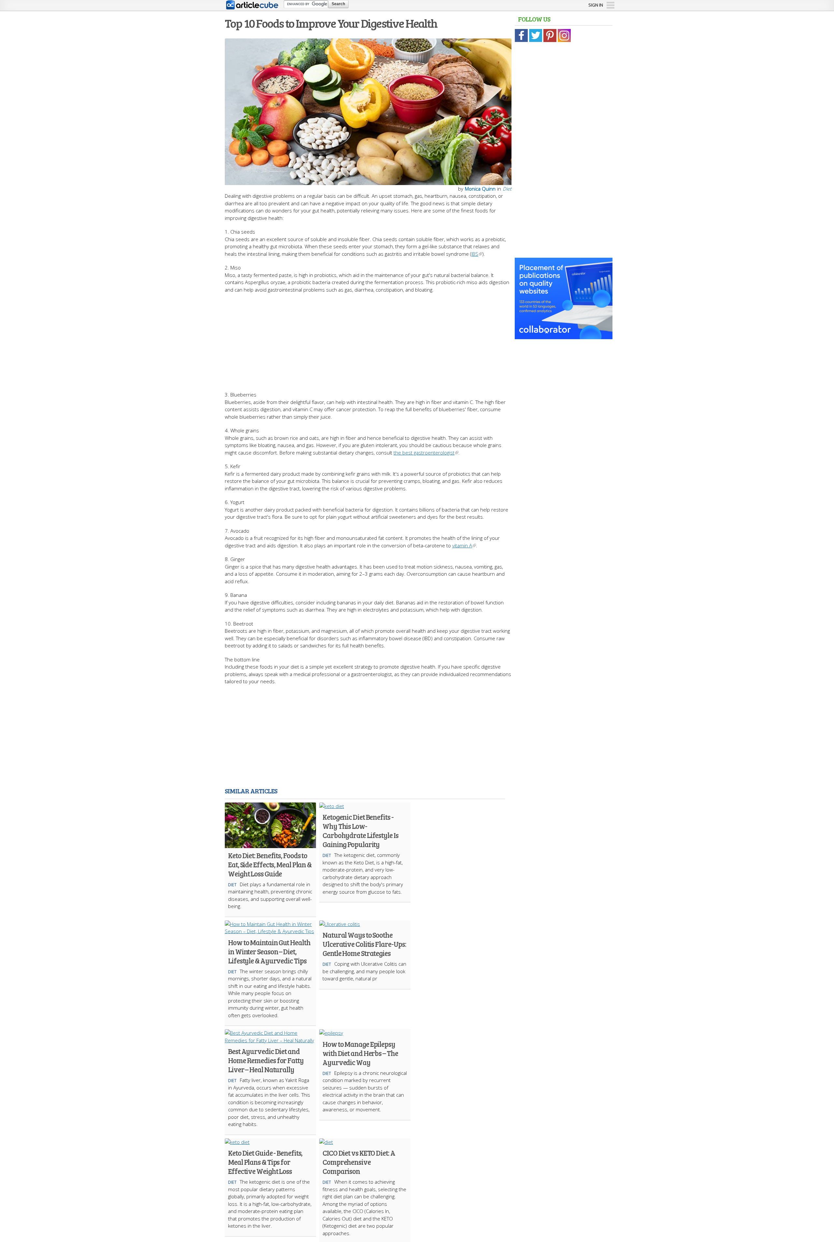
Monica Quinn (480, 188)
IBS (474, 254)
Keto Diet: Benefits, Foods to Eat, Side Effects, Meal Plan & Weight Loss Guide (269, 864)
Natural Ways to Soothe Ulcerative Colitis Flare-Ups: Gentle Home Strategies (364, 944)
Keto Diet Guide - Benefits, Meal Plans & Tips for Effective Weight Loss (265, 1162)
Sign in (595, 5)
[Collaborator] (563, 335)
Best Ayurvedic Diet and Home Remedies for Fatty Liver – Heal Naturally (266, 1060)
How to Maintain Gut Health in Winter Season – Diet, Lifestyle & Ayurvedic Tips (269, 951)
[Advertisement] (368, 338)
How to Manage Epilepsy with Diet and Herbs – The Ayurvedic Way (360, 1053)
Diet (507, 188)
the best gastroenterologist (424, 452)
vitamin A (462, 545)
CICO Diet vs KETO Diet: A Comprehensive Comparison (359, 1162)
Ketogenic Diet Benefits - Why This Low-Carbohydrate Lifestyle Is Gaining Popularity (360, 830)
